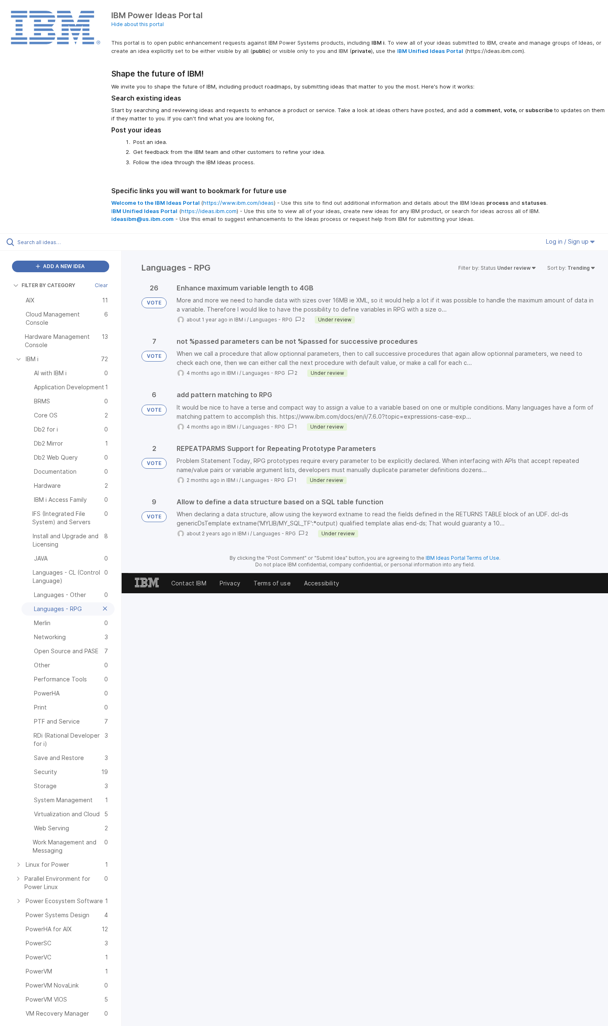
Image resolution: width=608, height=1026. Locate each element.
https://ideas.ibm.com (209, 211)
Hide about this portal (137, 24)
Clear (101, 285)
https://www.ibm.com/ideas (238, 202)
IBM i (240, 319)
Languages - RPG (271, 319)
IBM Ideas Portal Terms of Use (462, 558)
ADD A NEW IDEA (63, 266)
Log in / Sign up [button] (568, 241)
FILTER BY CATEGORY (48, 285)
